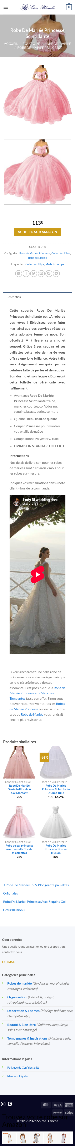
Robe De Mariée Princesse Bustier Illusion (56, 849)
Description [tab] (13, 297)
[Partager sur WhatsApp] (18, 273)
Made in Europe (54, 264)
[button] (5, 7)
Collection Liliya (60, 253)
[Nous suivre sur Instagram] (3, 1104)
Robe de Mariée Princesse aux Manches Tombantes (37, 693)
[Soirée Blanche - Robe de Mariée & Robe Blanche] (37, 7)
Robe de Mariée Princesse (39, 47)
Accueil (11, 43)
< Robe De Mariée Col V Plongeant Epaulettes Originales (36, 889)
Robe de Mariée (57, 43)
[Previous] (7, 129)
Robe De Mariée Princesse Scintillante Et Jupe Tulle (56, 789)
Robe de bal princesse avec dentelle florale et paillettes (19, 849)
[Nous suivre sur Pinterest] (10, 1104)
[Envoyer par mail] (41, 273)
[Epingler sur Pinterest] (48, 273)
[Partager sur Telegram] (56, 273)
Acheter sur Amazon (37, 232)
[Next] (19, 129)
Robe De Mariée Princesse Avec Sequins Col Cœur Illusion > (34, 905)
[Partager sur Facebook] (26, 273)
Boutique (31, 43)
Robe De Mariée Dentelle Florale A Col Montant (19, 789)
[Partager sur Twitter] (33, 273)
